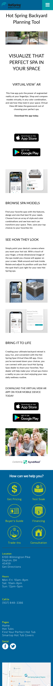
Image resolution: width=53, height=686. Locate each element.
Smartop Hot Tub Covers (18, 635)
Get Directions (11, 566)
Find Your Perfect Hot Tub (19, 632)
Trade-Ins (14, 542)
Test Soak (38, 499)
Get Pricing (14, 499)
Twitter (13, 646)
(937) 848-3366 (12, 602)
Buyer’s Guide (14, 521)
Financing (38, 521)
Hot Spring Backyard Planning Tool (11, 5)
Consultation (38, 542)
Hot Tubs (8, 629)
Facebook (5, 646)
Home (6, 625)
